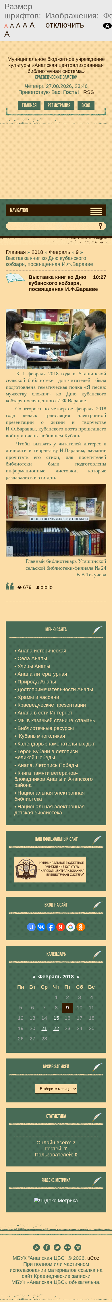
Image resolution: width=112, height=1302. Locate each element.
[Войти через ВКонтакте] (41, 927)
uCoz (93, 1258)
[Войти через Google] (70, 927)
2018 (37, 252)
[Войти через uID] (31, 927)
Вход (86, 105)
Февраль (59, 252)
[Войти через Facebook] (51, 927)
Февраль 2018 (56, 977)
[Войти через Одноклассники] (80, 927)
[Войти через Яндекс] (60, 927)
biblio (46, 587)
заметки (56, 77)
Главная (29, 105)
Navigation (19, 210)
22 (56, 1028)
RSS (88, 92)
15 (56, 1018)
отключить (64, 24)
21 (44, 1028)
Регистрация (59, 105)
